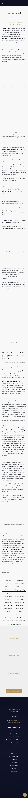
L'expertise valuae (14, 656)
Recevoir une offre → (14, 691)
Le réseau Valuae (14, 638)
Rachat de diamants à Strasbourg (14, 743)
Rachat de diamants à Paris (14, 731)
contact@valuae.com (16, 720)
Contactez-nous (14, 765)
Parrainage (14, 771)
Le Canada (15, 20)
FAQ (14, 750)
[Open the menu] (2, 3)
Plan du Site (14, 762)
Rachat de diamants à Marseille (14, 734)
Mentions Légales (14, 753)
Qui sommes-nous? (14, 756)
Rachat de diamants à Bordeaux (14, 739)
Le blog (14, 768)
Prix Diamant (14, 759)
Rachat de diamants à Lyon (14, 737)
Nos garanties (14, 673)
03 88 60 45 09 (17, 722)
